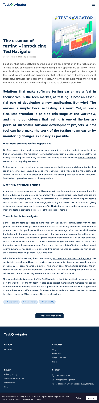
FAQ (6, 387)
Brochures (56, 353)
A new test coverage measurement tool (22, 191)
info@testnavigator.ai (65, 379)
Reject (78, 398)
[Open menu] (94, 4)
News (54, 362)
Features (8, 349)
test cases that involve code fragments (72, 258)
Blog (54, 349)
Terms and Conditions (14, 378)
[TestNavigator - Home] (14, 4)
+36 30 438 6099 (63, 375)
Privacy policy (10, 374)
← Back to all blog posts (49, 315)
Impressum (9, 382)
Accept (91, 398)
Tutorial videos (59, 357)
